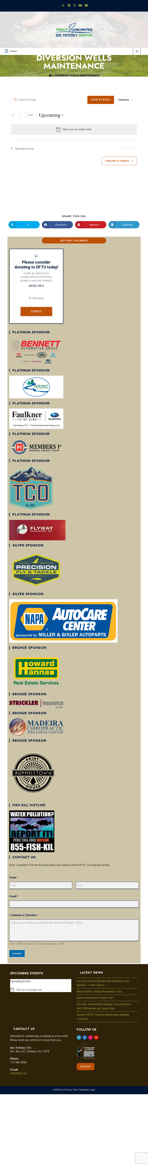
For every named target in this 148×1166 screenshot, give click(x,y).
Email (14, 896)
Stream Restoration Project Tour (95, 997)
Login (92, 1089)
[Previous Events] (13, 115)
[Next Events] (20, 115)
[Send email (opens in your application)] (85, 5)
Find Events (100, 99)
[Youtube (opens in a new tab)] (80, 5)
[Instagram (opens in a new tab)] (74, 5)
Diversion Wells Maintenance (77, 75)
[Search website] (136, 52)
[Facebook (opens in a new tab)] (69, 5)
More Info (36, 286)
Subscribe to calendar (117, 160)
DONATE (85, 1066)
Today (30, 115)
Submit (17, 954)
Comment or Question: (24, 915)
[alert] (77, 129)
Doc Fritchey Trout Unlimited (74, 1089)
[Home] (50, 75)
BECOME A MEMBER (74, 240)
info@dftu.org (18, 1073)
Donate (36, 311)
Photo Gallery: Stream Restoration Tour (99, 991)
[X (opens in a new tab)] (63, 5)
